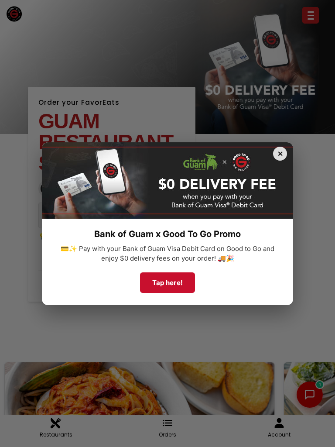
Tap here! (167, 283)
